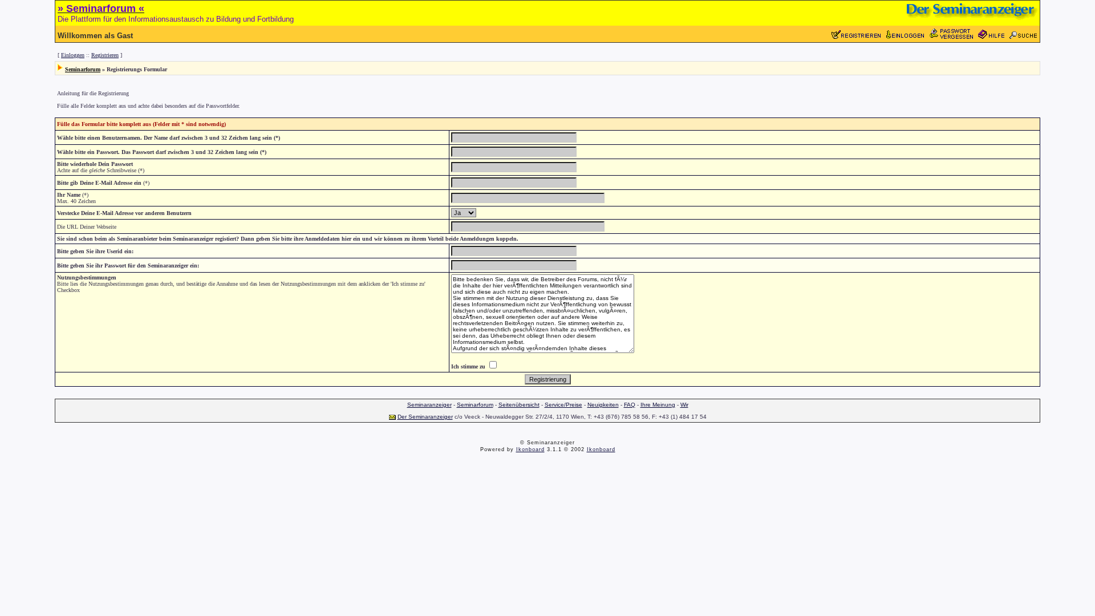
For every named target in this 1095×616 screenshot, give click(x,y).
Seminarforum (82, 69)
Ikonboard (530, 449)
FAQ (629, 405)
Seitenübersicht (519, 405)
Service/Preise (563, 405)
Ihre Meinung (657, 405)
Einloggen (72, 55)
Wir (684, 405)
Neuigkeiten (603, 405)
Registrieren (105, 55)
